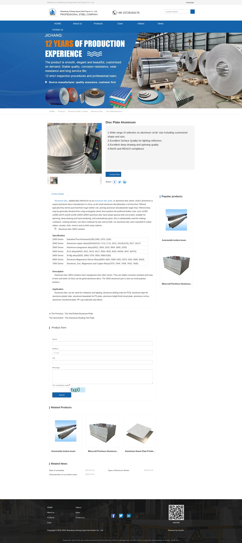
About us (50, 512)
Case (120, 23)
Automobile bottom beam (63, 451)
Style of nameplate (56, 470)
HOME (57, 23)
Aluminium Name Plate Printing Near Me (140, 451)
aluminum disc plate (103, 201)
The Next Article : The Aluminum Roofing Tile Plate (71, 318)
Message (56, 368)
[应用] (192, 11)
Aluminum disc (61, 201)
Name (54, 339)
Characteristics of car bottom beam (63, 475)
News (78, 512)
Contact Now (114, 174)
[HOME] (74, 12)
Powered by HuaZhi (176, 530)
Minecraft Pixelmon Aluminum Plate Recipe (103, 451)
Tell (53, 358)
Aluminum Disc (97, 111)
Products (61, 111)
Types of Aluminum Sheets (118, 470)
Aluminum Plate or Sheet (78, 111)
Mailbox (55, 349)
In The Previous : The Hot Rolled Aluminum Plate (71, 314)
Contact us (57, 29)
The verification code (60, 385)
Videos (140, 23)
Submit (62, 395)
